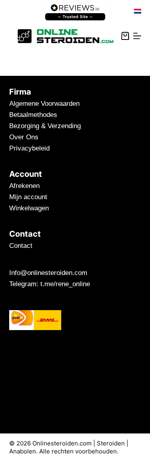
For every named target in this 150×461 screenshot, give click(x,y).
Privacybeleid (29, 148)
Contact (20, 245)
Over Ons (23, 137)
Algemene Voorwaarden (44, 103)
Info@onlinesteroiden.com (48, 273)
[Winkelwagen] (125, 36)
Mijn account (28, 197)
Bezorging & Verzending (45, 126)
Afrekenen (24, 186)
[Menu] (137, 36)
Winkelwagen (29, 208)
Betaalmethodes (33, 115)
